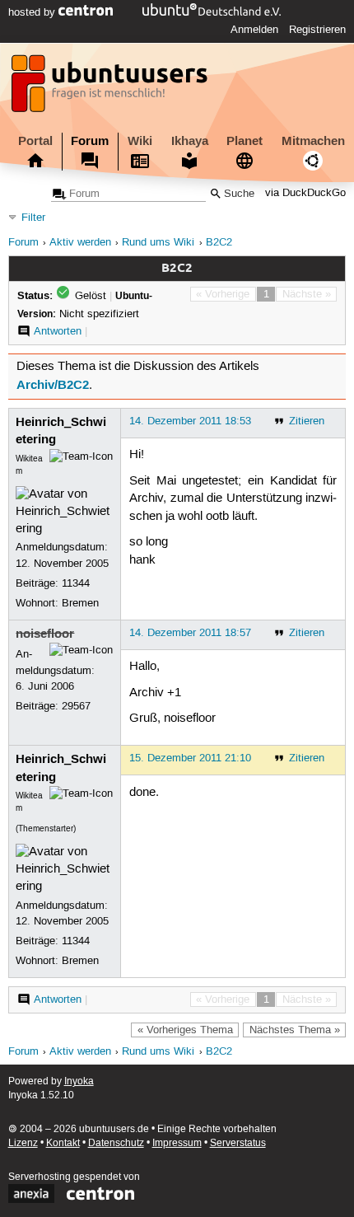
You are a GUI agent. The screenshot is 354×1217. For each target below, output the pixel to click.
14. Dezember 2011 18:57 (190, 632)
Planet (244, 141)
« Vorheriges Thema (185, 1030)
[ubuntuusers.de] (111, 88)
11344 (76, 583)
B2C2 (219, 242)
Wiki (140, 141)
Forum (90, 141)
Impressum (177, 1143)
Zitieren (306, 421)
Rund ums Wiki (158, 242)
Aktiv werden (80, 242)
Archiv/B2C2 (52, 385)
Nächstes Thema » (294, 1030)
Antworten (58, 331)
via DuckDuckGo (305, 194)
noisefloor (45, 633)
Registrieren (317, 29)
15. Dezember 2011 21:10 (190, 758)
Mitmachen (313, 141)
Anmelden (254, 29)
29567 (76, 706)
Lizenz (23, 1143)
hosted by (33, 12)
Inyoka (79, 1081)
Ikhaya (189, 141)
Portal (35, 141)
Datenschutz (116, 1143)
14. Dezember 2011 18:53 (190, 421)
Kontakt (63, 1143)
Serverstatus (238, 1143)
